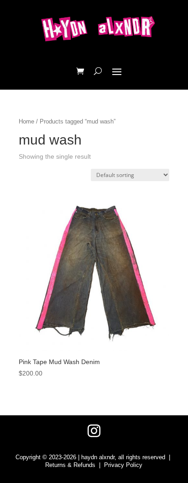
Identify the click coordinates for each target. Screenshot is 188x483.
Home (26, 121)
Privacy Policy (123, 465)
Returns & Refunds (70, 465)
